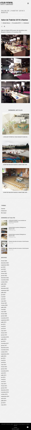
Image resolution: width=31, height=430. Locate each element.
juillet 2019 (3, 322)
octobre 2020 (4, 305)
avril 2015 (3, 381)
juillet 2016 (3, 356)
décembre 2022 (5, 277)
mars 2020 (3, 311)
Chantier (3, 208)
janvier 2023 (4, 275)
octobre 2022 (4, 282)
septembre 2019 (5, 320)
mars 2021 (3, 301)
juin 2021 (3, 294)
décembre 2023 (5, 263)
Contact (15, 427)
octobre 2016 (4, 352)
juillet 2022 (3, 284)
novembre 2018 (5, 337)
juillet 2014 (3, 400)
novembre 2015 (5, 371)
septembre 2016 (5, 354)
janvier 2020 (4, 315)
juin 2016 (3, 358)
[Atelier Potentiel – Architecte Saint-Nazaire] (7, 3)
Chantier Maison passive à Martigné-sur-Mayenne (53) (16, 164)
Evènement (26, 23)
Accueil (8, 15)
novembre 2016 (5, 349)
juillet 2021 (3, 292)
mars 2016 (3, 364)
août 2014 (3, 398)
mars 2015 (3, 383)
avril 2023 (3, 269)
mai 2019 (3, 326)
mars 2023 (3, 271)
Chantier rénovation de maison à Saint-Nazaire (19, 241)
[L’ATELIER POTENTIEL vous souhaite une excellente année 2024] (15, 124)
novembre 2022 (5, 279)
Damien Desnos (6, 23)
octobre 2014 (4, 394)
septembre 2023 (5, 265)
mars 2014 (3, 404)
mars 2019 (3, 330)
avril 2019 (3, 328)
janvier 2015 (4, 388)
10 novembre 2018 (16, 23)
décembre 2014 (5, 390)
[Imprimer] (5, 26)
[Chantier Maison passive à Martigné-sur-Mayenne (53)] (15, 151)
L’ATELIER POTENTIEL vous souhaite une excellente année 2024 (16, 137)
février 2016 (4, 366)
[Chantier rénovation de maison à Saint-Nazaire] (4, 244)
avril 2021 (3, 299)
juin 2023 (3, 267)
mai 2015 (3, 379)
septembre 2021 (5, 290)
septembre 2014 (5, 396)
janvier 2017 (4, 345)
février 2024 (4, 260)
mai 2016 (3, 360)
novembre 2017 (5, 343)
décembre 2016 (5, 347)
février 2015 (4, 385)
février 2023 (4, 273)
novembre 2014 (5, 392)
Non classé (3, 212)
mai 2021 (3, 296)
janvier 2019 (4, 335)
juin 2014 (3, 402)
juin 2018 (3, 341)
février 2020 (4, 313)
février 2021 (4, 303)
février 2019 (4, 332)
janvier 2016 (4, 368)
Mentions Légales (15, 429)
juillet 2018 (3, 339)
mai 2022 (3, 286)
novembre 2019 (5, 318)
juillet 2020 (3, 307)
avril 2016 (3, 362)
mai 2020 (3, 309)
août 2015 (3, 373)
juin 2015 (3, 377)
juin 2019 (3, 324)
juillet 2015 (3, 375)
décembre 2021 (5, 288)
